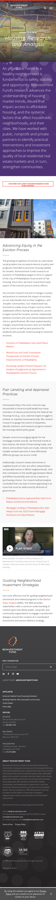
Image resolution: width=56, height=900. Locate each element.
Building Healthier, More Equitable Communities (21, 699)
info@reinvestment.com (17, 811)
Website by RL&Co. (10, 868)
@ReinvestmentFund (27, 680)
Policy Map (7, 706)
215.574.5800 (11, 752)
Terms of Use (8, 824)
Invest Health (8, 703)
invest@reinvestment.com (13, 817)
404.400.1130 (11, 725)
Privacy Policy (20, 824)
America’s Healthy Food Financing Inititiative (20, 696)
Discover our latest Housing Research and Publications (29, 185)
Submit (50, 667)
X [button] (51, 894)
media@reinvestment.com (33, 819)
